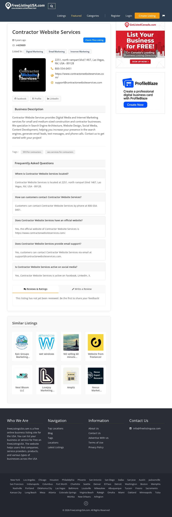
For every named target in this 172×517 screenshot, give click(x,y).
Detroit (118, 484)
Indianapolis (33, 484)
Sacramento (152, 488)
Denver (97, 484)
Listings (61, 15)
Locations (53, 442)
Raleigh (100, 492)
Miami (121, 492)
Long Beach (30, 492)
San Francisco (17, 484)
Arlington (98, 496)
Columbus (47, 484)
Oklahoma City (44, 488)
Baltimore (73, 488)
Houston (54, 479)
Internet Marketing (80, 51)
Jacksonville (154, 479)
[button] (163, 16)
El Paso (107, 484)
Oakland (132, 492)
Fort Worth (61, 484)
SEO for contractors (32, 152)
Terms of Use (96, 442)
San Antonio (95, 479)
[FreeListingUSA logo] (25, 6)
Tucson (128, 488)
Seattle (86, 484)
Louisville (86, 488)
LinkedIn (54, 98)
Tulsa (157, 492)
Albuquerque (114, 488)
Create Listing (147, 15)
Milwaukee (99, 488)
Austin (142, 479)
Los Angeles (29, 479)
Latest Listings (56, 447)
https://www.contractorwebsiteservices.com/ (79, 75)
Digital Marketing (34, 51)
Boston (144, 484)
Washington (131, 484)
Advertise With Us (99, 437)
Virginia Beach (87, 492)
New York (15, 479)
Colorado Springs (67, 492)
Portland (29, 488)
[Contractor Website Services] (29, 74)
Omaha (111, 492)
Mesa (42, 492)
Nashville (17, 488)
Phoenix (82, 479)
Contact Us (95, 433)
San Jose (131, 479)
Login (129, 15)
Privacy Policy (96, 447)
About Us (94, 428)
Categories (93, 15)
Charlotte (75, 484)
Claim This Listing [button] (94, 40)
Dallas (121, 479)
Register (115, 15)
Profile (38, 98)
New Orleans (84, 496)
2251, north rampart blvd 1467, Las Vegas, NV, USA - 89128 (79, 61)
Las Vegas (60, 488)
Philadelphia (68, 479)
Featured (76, 15)
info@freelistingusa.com (147, 428)
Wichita (71, 496)
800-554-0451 (63, 68)
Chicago (42, 479)
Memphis (155, 484)
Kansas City (16, 492)
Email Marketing (57, 51)
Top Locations (55, 428)
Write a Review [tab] (83, 289)
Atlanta (52, 492)
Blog (50, 433)
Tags (50, 437)
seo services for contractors (60, 152)
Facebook (21, 98)
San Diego (110, 479)
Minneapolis (146, 492)
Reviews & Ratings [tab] (36, 289)
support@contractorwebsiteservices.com (78, 82)
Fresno (138, 488)
